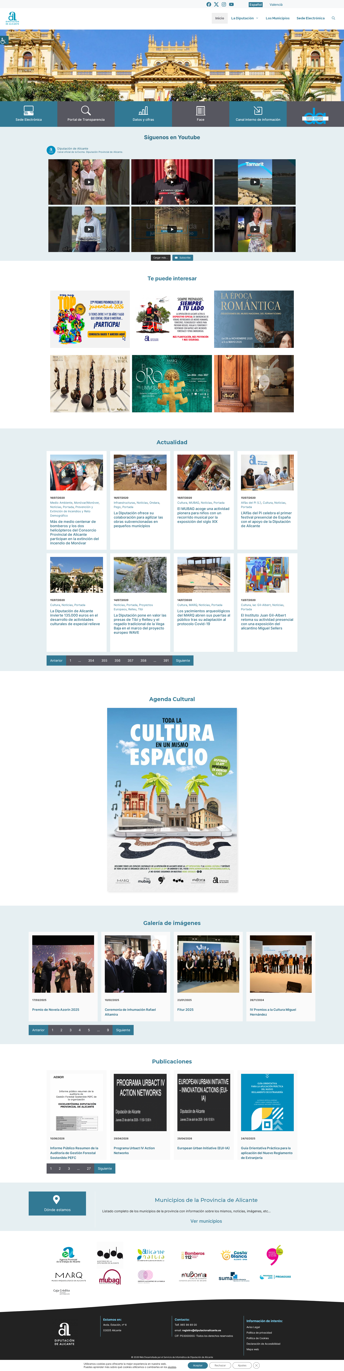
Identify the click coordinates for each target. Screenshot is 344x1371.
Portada (68, 507)
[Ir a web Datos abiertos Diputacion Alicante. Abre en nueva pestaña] (315, 114)
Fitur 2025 (185, 1010)
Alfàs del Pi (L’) (251, 502)
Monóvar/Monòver (86, 502)
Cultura (182, 502)
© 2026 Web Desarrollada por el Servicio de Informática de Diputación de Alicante (172, 1357)
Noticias (55, 507)
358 (143, 660)
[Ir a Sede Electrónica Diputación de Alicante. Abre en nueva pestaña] (28, 114)
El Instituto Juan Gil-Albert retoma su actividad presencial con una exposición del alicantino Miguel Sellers (267, 621)
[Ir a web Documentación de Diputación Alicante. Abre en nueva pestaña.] (143, 114)
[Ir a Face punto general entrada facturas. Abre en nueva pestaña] (200, 114)
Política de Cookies (258, 1338)
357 (130, 660)
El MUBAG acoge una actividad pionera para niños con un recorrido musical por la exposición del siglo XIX (203, 515)
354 (91, 660)
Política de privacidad (259, 1332)
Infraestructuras (124, 502)
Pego (117, 507)
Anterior (56, 660)
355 (104, 660)
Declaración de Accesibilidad (263, 1343)
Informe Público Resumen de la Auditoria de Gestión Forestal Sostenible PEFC (74, 1153)
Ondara (154, 502)
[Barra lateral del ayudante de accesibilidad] (4, 40)
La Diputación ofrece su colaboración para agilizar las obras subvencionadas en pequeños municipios (138, 519)
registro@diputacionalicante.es (201, 1330)
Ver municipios (206, 1221)
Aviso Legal (253, 1327)
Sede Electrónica (311, 18)
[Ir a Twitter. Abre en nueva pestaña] (216, 4)
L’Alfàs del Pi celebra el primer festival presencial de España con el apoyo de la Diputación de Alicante (266, 519)
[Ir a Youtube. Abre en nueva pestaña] (231, 4)
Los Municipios (278, 18)
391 (166, 660)
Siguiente (183, 660)
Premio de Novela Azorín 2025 (55, 1010)
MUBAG (194, 502)
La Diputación (242, 18)
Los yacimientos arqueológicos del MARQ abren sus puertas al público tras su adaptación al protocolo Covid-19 (203, 617)
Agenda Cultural (172, 699)
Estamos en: (112, 1319)
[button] (333, 18)
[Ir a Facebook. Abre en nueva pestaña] (209, 4)
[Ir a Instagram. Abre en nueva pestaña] (224, 4)
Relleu (132, 609)
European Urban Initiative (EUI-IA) (203, 1148)
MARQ (193, 605)
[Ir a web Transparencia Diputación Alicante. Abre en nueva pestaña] (86, 114)
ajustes (172, 1366)
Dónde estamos (57, 1210)
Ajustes (242, 1365)
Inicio (219, 18)
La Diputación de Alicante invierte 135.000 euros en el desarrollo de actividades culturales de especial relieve (75, 617)
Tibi (140, 609)
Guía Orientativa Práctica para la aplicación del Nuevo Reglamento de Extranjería (267, 1153)
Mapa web (253, 1349)
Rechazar (220, 1365)
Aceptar (197, 1365)
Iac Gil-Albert (261, 605)
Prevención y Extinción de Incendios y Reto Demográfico (71, 511)
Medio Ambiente (61, 502)
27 (89, 1168)
